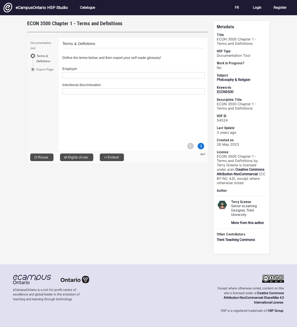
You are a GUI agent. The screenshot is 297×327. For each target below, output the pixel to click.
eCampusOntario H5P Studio (42, 7)
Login (257, 7)
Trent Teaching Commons (236, 240)
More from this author (247, 223)
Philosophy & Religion (233, 80)
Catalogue (87, 7)
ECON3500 (225, 92)
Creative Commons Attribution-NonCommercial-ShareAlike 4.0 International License (254, 297)
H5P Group (275, 311)
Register (280, 7)
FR (237, 7)
